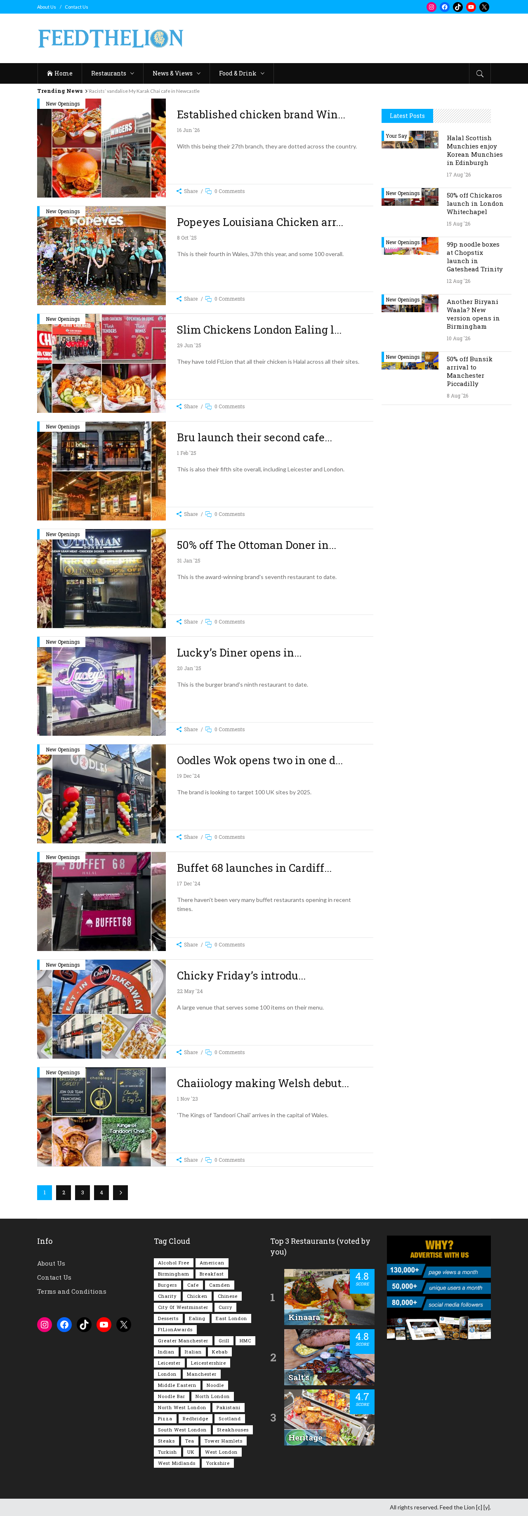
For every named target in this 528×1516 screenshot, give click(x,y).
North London (213, 1396)
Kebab (220, 1352)
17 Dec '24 (188, 883)
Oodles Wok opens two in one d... (260, 760)
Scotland (230, 1418)
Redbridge (195, 1418)
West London (221, 1452)
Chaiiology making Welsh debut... (263, 1083)
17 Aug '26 (459, 174)
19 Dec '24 (188, 775)
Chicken (197, 1296)
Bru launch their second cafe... (254, 437)
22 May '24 (190, 991)
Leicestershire (208, 1363)
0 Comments (229, 191)
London (167, 1374)
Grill (224, 1340)
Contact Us (76, 6)
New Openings (63, 103)
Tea (189, 1441)
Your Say (396, 135)
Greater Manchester (183, 1340)
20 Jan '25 (189, 668)
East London (231, 1318)
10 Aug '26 (458, 338)
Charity (167, 1296)
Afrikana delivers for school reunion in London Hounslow (150, 91)
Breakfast (212, 1274)
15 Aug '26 (458, 223)
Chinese (228, 1296)
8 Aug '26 (457, 395)
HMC (245, 1340)
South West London (182, 1430)
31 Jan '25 (188, 560)
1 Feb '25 (186, 453)
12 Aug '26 (458, 281)
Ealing (197, 1318)
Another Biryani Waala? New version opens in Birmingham (473, 313)
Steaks (166, 1441)
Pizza (165, 1418)
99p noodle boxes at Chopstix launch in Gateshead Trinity (475, 256)
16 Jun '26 (188, 130)
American (212, 1262)
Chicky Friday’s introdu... (241, 975)
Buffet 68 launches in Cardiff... (254, 868)
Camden (219, 1285)
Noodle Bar (171, 1396)
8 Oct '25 (187, 237)
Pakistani (228, 1407)
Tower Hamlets (224, 1441)
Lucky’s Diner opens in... (239, 652)
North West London (182, 1407)
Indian (166, 1352)
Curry (225, 1307)
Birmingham (173, 1274)
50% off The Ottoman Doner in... (256, 545)
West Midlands (177, 1463)
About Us (46, 6)
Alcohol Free (173, 1262)
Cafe (193, 1285)
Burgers (167, 1285)
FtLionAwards (175, 1329)
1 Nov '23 (187, 1098)
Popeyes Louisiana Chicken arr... (260, 222)
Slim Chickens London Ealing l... (259, 330)
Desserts (168, 1318)
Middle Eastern (177, 1385)
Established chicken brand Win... (261, 114)
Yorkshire (218, 1463)
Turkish (167, 1452)
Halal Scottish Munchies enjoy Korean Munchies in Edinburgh (475, 150)
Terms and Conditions (71, 1291)
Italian (193, 1352)
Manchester (202, 1374)
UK (191, 1452)
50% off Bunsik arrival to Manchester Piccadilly (470, 371)
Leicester (169, 1363)
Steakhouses (233, 1430)
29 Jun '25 (189, 345)
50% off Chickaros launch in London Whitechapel (475, 203)
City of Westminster (183, 1307)
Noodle (215, 1385)
